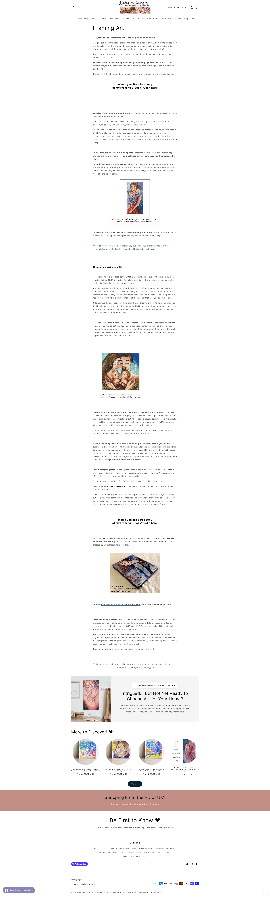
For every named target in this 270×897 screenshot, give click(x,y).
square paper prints (131, 470)
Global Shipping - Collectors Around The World (131, 852)
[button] (73, 7)
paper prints (120, 541)
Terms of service (142, 892)
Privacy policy (129, 892)
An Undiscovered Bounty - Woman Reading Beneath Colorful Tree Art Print (85, 770)
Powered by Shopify (104, 892)
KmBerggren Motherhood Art (87, 892)
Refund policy (117, 892)
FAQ (94, 848)
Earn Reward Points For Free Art (139, 848)
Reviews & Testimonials (165, 848)
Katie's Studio (104, 852)
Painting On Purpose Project (135, 856)
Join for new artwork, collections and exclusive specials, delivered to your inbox (135, 828)
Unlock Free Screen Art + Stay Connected (155, 685)
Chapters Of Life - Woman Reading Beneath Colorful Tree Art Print (151, 770)
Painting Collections (161, 852)
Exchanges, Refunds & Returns (111, 848)
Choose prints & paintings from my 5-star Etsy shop (135, 804)
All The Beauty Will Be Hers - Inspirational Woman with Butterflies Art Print (184, 769)
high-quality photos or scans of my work (120, 604)
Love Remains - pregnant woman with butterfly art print (118, 770)
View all (135, 784)
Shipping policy (156, 892)
